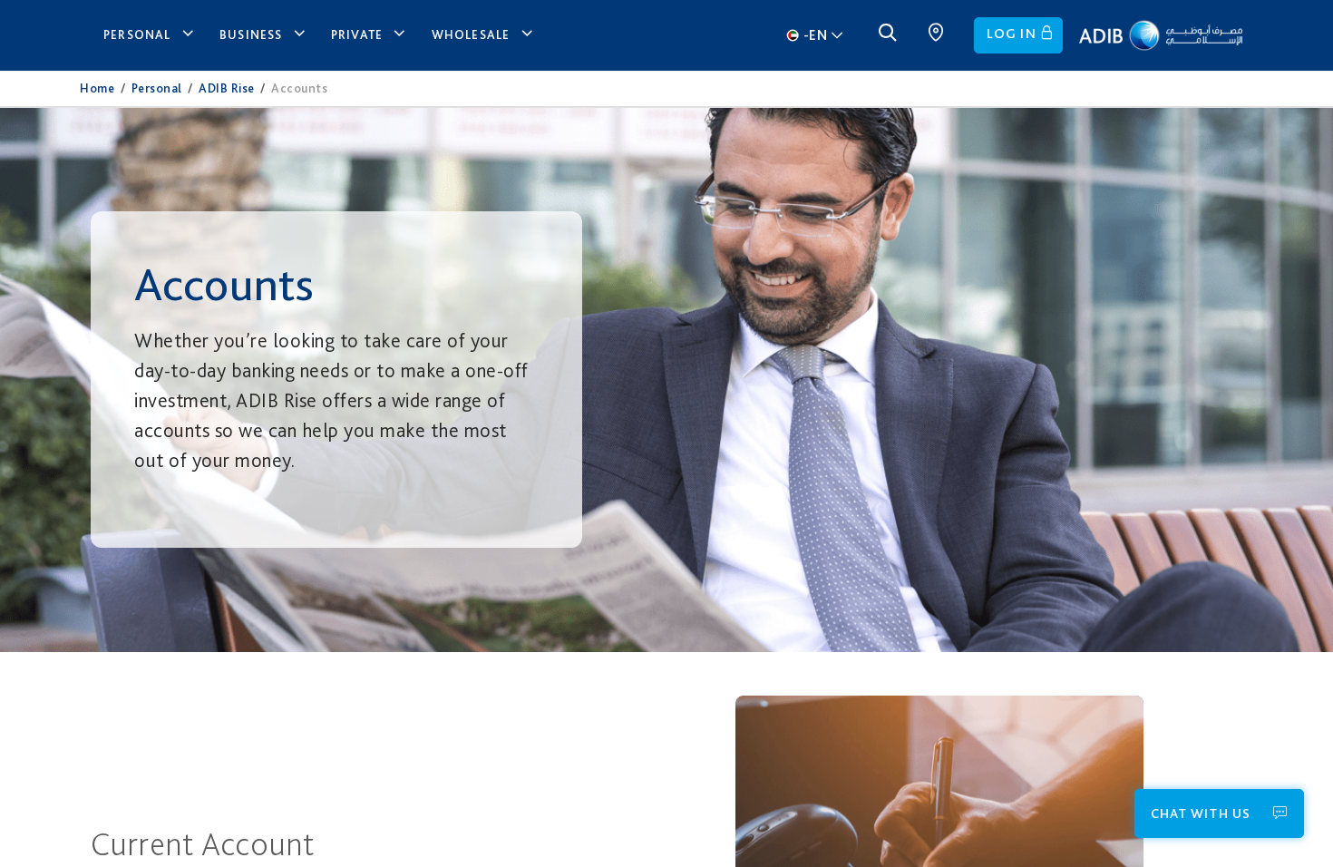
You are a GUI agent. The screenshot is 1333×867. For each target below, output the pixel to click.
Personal (137, 34)
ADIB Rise (227, 88)
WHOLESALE (471, 34)
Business (251, 34)
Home (97, 88)
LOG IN (1011, 33)
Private (357, 34)
